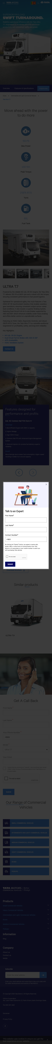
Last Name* (9, 525)
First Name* (9, 516)
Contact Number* (11, 535)
